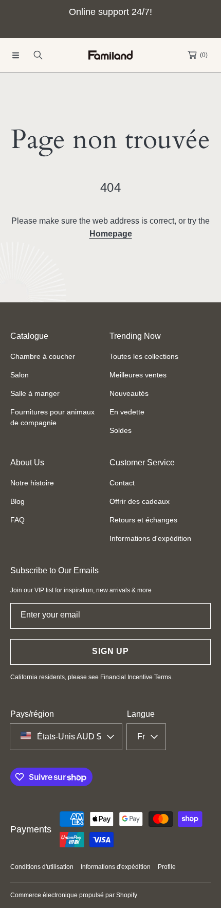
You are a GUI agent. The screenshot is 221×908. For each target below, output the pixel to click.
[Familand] (110, 55)
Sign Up (110, 651)
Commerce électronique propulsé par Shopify (73, 895)
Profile (167, 866)
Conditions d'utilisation (41, 866)
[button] (15, 55)
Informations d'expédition (116, 866)
